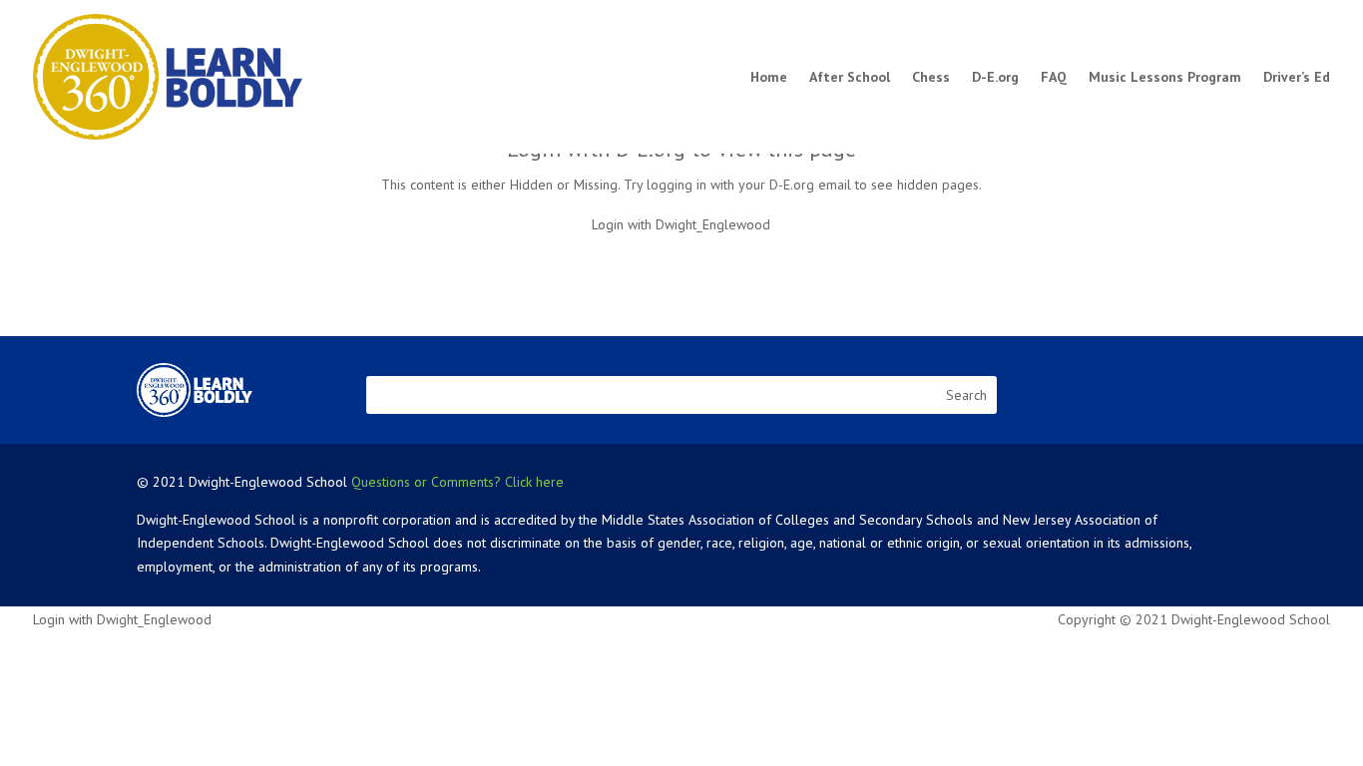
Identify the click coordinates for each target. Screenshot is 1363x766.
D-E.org (995, 77)
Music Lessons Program (1165, 77)
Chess (931, 77)
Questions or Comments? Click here (457, 482)
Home (768, 77)
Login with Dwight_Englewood (681, 224)
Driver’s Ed (1296, 77)
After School (849, 77)
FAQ (1054, 77)
